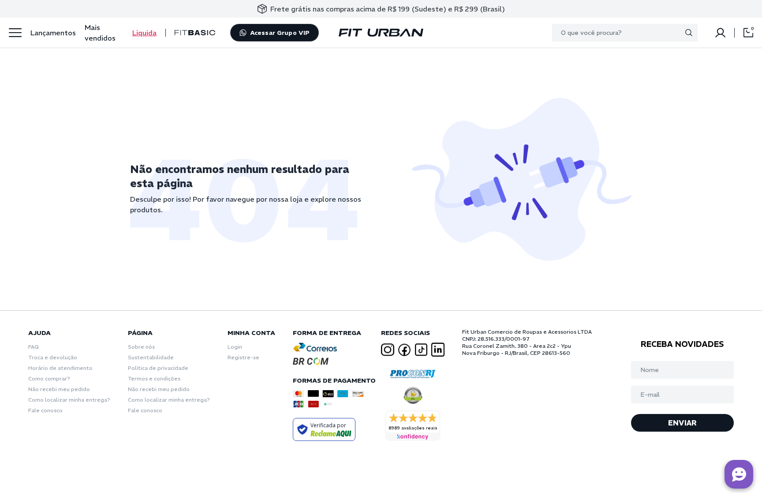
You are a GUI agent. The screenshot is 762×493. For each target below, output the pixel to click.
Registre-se (243, 357)
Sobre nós (141, 346)
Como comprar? (49, 378)
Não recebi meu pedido (59, 389)
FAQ (33, 346)
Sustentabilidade (151, 357)
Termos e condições (154, 378)
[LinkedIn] (437, 349)
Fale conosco (45, 410)
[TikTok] (421, 350)
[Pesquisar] (689, 32)
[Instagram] (387, 349)
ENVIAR (682, 422)
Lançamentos (53, 32)
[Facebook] (404, 350)
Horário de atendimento (60, 368)
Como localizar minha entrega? (69, 399)
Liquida (144, 32)
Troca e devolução (52, 357)
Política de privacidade (158, 368)
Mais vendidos (100, 32)
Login (235, 346)
